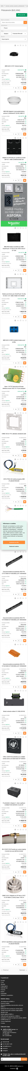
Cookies (3, 1023)
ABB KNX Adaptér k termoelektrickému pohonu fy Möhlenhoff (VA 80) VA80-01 (14, 112)
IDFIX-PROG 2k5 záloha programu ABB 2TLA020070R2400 (14, 480)
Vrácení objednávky (6, 1021)
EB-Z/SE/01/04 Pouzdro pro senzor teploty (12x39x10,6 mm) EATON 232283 (14, 850)
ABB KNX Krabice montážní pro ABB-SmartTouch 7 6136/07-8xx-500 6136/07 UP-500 (14, 248)
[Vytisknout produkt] (15, 45)
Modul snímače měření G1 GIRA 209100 (14, 711)
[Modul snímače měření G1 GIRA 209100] (14, 700)
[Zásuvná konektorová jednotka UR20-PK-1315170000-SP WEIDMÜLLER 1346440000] (14, 561)
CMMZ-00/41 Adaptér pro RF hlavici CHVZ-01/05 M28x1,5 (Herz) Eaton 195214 (14, 896)
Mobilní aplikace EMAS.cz (7, 1014)
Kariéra (2, 991)
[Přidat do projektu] (23, 45)
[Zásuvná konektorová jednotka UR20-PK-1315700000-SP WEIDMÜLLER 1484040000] (14, 607)
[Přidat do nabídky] (25, 45)
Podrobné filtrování (17, 33)
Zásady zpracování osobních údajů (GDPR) (12, 1010)
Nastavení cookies (14, 546)
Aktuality (3, 984)
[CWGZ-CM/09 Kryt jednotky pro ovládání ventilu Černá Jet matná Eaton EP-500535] (14, 746)
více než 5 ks (21, 116)
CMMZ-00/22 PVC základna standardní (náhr (14, 433)
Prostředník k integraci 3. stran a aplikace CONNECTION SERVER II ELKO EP (14, 804)
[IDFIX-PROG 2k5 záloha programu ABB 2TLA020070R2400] (14, 468)
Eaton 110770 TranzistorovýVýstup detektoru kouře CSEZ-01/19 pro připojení (14, 387)
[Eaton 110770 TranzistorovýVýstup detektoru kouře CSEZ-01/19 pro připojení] (14, 376)
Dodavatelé (3, 993)
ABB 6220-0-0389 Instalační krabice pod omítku (14, 341)
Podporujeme (4, 986)
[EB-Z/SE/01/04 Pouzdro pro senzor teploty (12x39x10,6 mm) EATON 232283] (14, 838)
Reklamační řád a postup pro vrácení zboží (11, 1008)
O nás (2, 982)
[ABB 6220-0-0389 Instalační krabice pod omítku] (14, 329)
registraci (7, 79)
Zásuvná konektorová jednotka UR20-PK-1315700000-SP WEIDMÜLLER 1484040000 (14, 619)
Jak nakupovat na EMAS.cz (8, 1001)
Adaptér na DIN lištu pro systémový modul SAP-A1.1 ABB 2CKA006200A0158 (13, 158)
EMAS (2, 5)
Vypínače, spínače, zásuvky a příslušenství (14, 5)
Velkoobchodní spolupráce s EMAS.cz (10, 1016)
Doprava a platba (5, 1003)
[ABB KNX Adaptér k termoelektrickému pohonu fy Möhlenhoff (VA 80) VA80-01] (14, 100)
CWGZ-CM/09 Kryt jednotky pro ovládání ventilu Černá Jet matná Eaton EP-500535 (14, 757)
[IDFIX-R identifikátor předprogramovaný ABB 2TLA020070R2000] (14, 931)
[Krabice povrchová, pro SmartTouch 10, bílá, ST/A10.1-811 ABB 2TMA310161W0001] (14, 283)
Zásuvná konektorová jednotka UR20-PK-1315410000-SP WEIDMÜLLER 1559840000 (14, 665)
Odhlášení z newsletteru (7, 995)
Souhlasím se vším (14, 542)
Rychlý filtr (22, 15)
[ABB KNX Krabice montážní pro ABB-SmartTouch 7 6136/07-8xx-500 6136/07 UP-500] (14, 237)
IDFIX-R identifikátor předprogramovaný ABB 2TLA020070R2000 (14, 943)
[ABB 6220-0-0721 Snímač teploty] (14, 54)
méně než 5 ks (21, 70)
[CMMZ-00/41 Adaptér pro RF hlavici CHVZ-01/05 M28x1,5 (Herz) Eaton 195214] (14, 885)
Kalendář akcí (4, 988)
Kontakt (3, 980)
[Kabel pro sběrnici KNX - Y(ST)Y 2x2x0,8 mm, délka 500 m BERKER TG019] (14, 514)
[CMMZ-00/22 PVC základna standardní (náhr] (14, 422)
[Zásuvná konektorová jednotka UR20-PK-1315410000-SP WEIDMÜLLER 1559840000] (14, 653)
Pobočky (3, 989)
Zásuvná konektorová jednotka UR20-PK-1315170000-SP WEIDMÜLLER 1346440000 (14, 572)
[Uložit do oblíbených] (20, 45)
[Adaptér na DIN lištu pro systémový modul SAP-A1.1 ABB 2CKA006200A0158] (14, 147)
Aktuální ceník (4, 1012)
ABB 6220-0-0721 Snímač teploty (14, 66)
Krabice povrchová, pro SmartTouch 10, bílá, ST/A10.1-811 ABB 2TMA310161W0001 (14, 295)
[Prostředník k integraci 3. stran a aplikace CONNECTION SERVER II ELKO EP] (14, 792)
